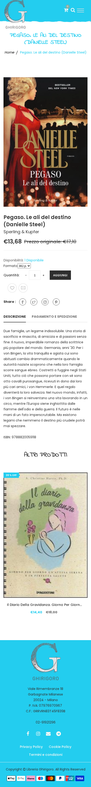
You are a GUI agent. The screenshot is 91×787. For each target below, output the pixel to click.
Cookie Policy (60, 746)
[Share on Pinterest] (56, 301)
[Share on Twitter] (33, 301)
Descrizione (15, 316)
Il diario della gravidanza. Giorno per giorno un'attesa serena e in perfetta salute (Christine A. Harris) (45, 604)
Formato (11, 265)
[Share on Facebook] (22, 301)
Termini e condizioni (45, 754)
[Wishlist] (12, 288)
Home (9, 52)
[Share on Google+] (45, 301)
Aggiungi (60, 275)
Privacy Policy (31, 746)
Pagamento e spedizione (54, 316)
